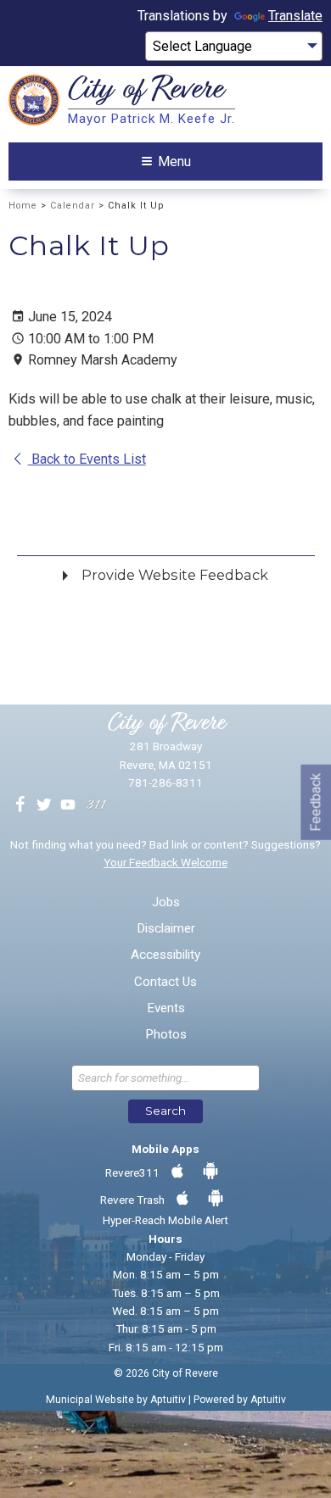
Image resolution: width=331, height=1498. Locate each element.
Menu (174, 161)
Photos (166, 1034)
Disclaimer (166, 928)
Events (166, 1008)
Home (22, 205)
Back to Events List (87, 459)
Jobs (166, 902)
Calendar (72, 205)
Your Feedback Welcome (165, 862)
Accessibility (165, 955)
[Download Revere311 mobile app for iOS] (177, 1171)
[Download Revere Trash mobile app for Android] (215, 1198)
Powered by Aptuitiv (240, 1400)
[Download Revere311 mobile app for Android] (210, 1171)
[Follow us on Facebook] (20, 805)
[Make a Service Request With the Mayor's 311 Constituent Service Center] (96, 805)
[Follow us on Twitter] (44, 805)
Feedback (315, 801)
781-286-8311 (165, 782)
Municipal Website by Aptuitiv (116, 1400)
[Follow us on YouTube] (68, 805)
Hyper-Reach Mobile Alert (165, 1220)
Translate (295, 16)
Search (165, 1110)
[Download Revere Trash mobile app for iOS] (182, 1198)
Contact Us (165, 982)
